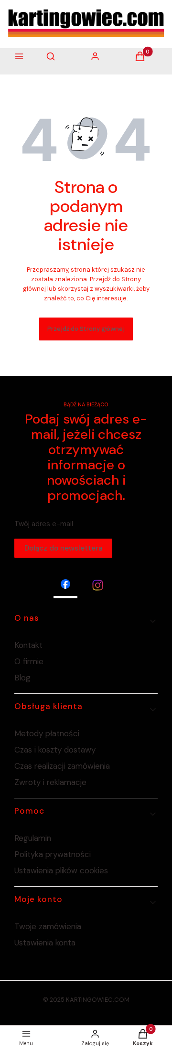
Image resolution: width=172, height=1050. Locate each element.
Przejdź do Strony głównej (86, 329)
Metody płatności (46, 733)
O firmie (28, 661)
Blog (22, 677)
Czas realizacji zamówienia (62, 766)
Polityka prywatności (52, 854)
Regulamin (32, 838)
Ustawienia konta (44, 942)
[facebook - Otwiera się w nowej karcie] (65, 585)
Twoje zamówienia (47, 926)
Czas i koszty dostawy (55, 749)
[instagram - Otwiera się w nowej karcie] (98, 585)
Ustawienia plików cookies (62, 870)
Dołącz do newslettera (63, 548)
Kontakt (28, 645)
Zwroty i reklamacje (50, 782)
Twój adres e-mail (43, 524)
